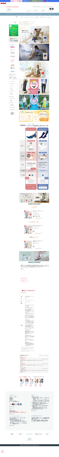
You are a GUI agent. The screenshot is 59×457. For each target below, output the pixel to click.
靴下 (22, 17)
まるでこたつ (50, 17)
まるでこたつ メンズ (33, 21)
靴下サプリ (28, 21)
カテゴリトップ (21, 21)
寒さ (25, 22)
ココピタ (26, 17)
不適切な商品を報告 (23, 292)
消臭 (41, 17)
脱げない (37, 17)
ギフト (45, 17)
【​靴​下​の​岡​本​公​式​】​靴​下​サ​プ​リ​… (21, 384)
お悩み (24, 22)
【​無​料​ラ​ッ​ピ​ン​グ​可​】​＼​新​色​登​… (36, 384)
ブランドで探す (25, 21)
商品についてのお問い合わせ (28, 290)
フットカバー (32, 17)
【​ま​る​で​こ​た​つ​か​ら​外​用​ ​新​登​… (26, 384)
